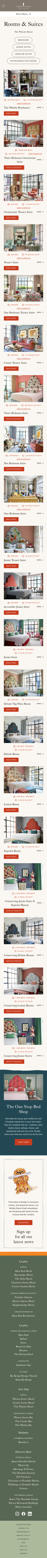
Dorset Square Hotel (23, 1301)
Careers (23, 1488)
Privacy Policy (23, 1535)
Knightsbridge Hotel (23, 1304)
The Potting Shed (23, 1354)
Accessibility (23, 1539)
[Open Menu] (3, 5)
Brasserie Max (23, 1346)
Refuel (23, 1338)
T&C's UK (23, 1546)
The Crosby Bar (23, 1421)
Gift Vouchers (23, 1476)
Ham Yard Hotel (23, 1271)
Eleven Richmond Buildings (23, 1503)
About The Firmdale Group (23, 1499)
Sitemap (23, 1553)
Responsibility (23, 1532)
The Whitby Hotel (23, 1406)
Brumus (23, 1350)
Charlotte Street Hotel (23, 1282)
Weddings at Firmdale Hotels (23, 1484)
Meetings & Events (23, 1469)
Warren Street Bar (23, 1417)
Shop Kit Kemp (23, 1379)
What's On (23, 1465)
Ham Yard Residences (23, 1315)
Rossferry (24, 1442)
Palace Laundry (23, 1506)
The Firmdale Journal (23, 1472)
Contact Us (23, 1528)
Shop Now (23, 1142)
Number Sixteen (23, 1297)
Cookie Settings (23, 1525)
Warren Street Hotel (23, 1398)
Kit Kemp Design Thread (23, 1375)
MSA (23, 1543)
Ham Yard (23, 1334)
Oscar (23, 1342)
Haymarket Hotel (23, 1274)
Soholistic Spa (23, 1365)
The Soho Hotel (23, 1278)
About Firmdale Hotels (23, 1461)
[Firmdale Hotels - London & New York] (23, 6)
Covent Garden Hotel (23, 1286)
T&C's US (23, 1550)
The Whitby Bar (23, 1425)
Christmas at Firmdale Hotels (23, 1480)
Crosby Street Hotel (23, 1402)
